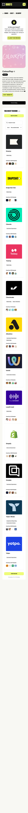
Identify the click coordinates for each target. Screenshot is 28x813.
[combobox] (14, 127)
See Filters (14, 115)
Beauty (12, 13)
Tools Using (14, 103)
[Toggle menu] (24, 4)
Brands (6, 13)
